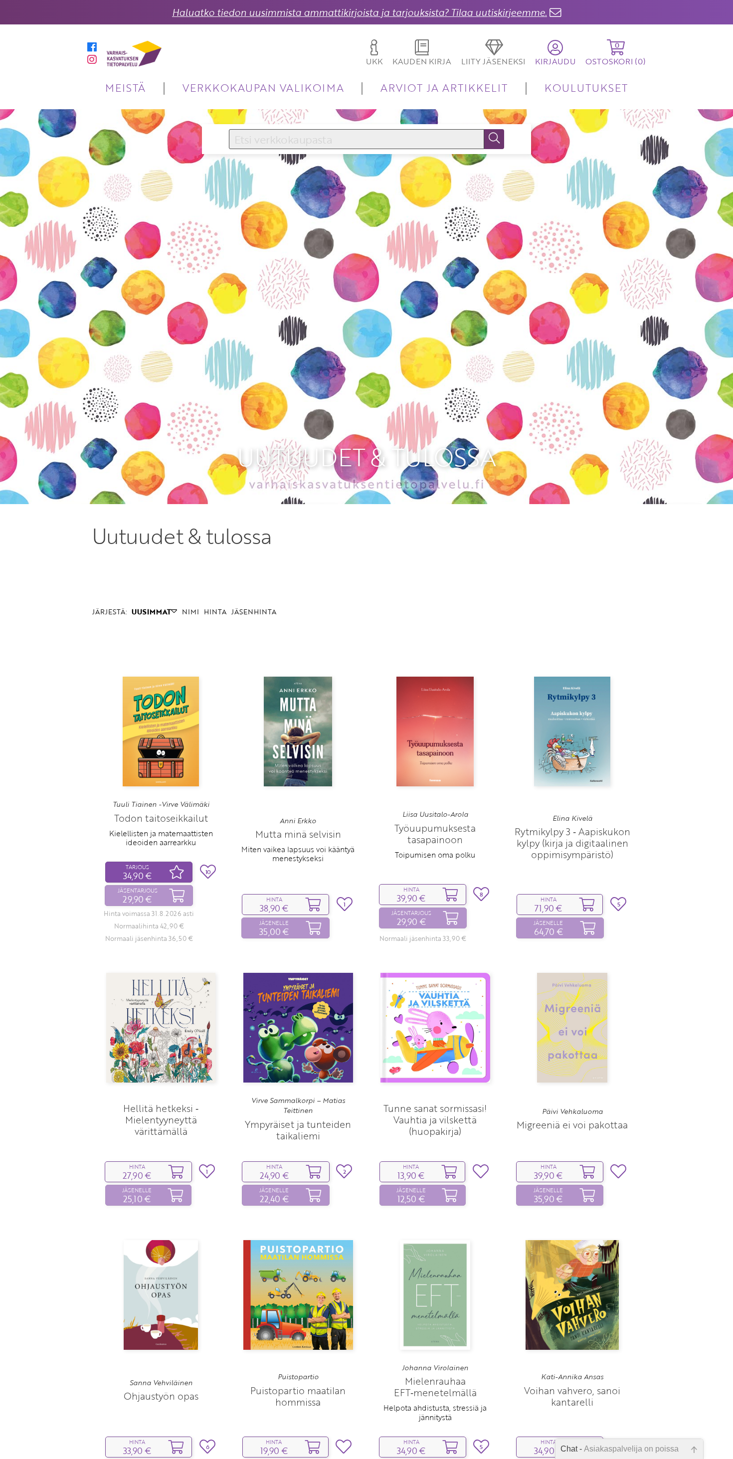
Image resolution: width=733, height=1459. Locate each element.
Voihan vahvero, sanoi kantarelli (572, 1396)
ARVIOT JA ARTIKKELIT (444, 87)
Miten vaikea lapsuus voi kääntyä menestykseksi (298, 854)
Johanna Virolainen (435, 1368)
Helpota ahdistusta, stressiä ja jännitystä (435, 1412)
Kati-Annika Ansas (572, 1377)
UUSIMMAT (151, 611)
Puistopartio (298, 1377)
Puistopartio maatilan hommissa (298, 1396)
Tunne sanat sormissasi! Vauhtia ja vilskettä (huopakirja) (435, 1119)
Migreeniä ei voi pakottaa (572, 1124)
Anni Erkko (298, 821)
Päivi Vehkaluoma (572, 1111)
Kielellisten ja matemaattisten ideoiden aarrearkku (161, 838)
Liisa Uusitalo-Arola (435, 814)
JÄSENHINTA (253, 611)
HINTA (215, 611)
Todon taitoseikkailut (161, 818)
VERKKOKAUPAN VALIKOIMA (263, 87)
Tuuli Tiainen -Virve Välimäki (161, 804)
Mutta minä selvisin (298, 834)
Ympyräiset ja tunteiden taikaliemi (298, 1129)
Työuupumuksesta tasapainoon (435, 833)
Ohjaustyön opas (161, 1396)
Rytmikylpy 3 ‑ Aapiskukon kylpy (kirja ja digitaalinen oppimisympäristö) (572, 843)
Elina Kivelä (572, 818)
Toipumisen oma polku (435, 854)
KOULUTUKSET (586, 87)
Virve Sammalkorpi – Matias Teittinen (298, 1105)
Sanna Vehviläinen (161, 1383)
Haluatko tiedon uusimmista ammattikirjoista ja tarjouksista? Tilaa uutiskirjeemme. (359, 12)
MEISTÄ (125, 87)
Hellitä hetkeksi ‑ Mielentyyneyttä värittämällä (160, 1119)
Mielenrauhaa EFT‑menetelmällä (435, 1386)
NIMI (190, 611)
